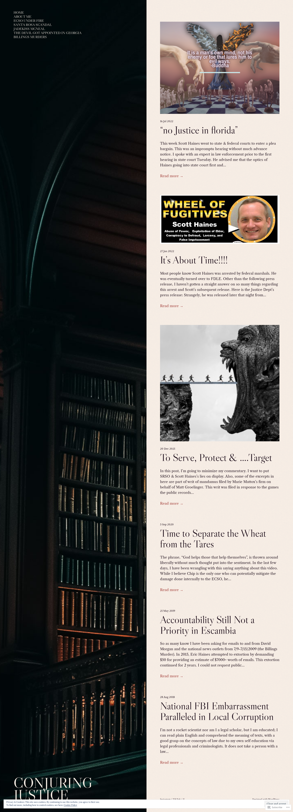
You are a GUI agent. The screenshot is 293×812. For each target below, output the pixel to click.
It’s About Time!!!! (194, 260)
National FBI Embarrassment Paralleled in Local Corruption (217, 711)
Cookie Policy (70, 805)
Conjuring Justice (53, 789)
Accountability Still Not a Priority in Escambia (207, 625)
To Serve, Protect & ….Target (216, 457)
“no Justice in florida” (199, 130)
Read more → (171, 176)
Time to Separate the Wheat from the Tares (213, 538)
